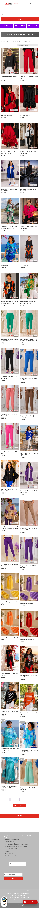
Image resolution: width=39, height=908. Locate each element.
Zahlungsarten (9, 842)
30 (20, 799)
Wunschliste (27, 891)
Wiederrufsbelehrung (11, 849)
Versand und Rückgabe (12, 840)
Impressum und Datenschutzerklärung (16, 844)
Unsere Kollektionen (18, 896)
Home (7, 891)
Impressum (18, 900)
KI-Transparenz (9, 854)
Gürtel (9, 26)
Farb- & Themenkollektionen (18, 898)
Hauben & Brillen (22, 26)
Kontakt (7, 851)
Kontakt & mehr (13, 893)
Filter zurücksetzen (19, 806)
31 (23, 799)
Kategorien (25, 893)
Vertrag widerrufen (17, 864)
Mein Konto (16, 891)
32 (26, 799)
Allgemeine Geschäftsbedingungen (16, 847)
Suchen (20, 19)
